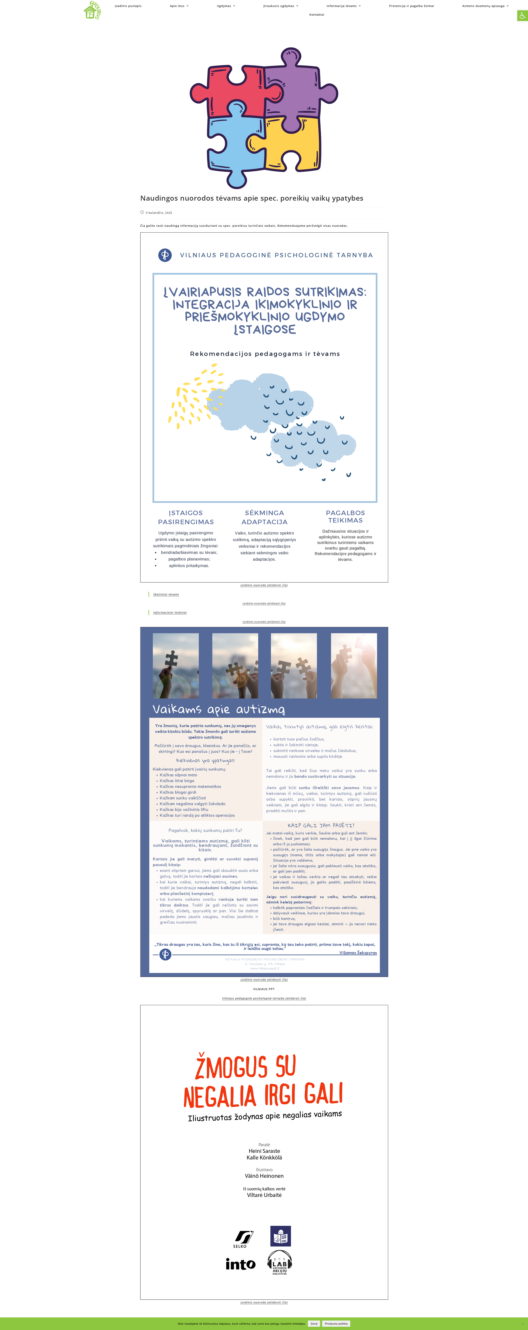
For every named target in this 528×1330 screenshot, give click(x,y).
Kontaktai (316, 14)
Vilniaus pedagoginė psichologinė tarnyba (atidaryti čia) (264, 998)
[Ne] (523, 1324)
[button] (522, 15)
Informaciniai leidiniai (170, 612)
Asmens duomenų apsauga (483, 6)
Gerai (314, 1323)
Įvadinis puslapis (128, 6)
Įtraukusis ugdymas (278, 6)
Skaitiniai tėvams (166, 594)
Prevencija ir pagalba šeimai (411, 6)
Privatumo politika (336, 1323)
